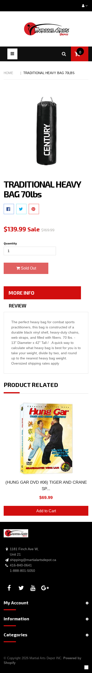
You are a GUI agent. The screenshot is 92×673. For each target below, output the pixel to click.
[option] (46, 462)
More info (21, 293)
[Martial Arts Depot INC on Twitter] (22, 588)
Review (17, 305)
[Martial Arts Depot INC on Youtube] (34, 588)
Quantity (10, 243)
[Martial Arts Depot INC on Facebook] (10, 588)
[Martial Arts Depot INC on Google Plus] (46, 588)
